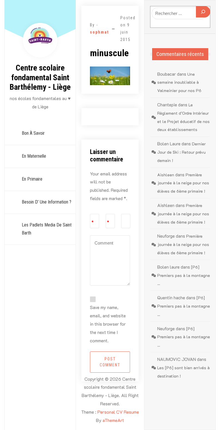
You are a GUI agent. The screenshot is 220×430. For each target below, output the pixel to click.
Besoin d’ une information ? (46, 202)
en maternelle (34, 156)
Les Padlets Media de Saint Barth (47, 229)
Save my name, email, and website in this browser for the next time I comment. (108, 323)
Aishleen (165, 174)
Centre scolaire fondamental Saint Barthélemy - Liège (40, 77)
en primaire (32, 179)
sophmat (99, 32)
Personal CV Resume (118, 412)
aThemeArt (113, 420)
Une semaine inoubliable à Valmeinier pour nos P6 (179, 82)
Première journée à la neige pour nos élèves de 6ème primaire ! (183, 183)
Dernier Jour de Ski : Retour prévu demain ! (181, 152)
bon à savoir (33, 133)
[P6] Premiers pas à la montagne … (183, 275)
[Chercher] (203, 11)
